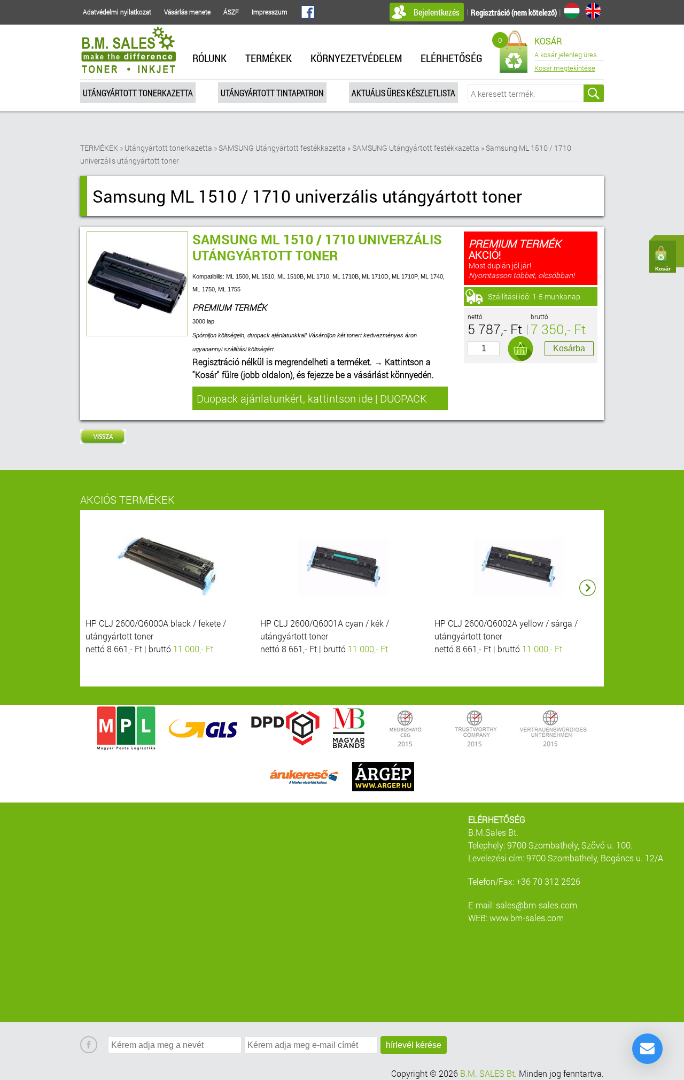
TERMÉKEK (268, 58)
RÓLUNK (209, 58)
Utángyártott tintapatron (272, 92)
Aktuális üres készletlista (403, 92)
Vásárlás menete (187, 11)
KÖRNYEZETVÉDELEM (356, 58)
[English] (593, 11)
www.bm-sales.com (526, 917)
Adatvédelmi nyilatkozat (117, 11)
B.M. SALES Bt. (488, 1073)
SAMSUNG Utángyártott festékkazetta (282, 148)
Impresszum (269, 11)
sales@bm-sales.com (536, 905)
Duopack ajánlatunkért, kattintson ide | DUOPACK (312, 398)
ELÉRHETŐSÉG (452, 58)
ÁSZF (231, 11)
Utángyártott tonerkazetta (138, 92)
